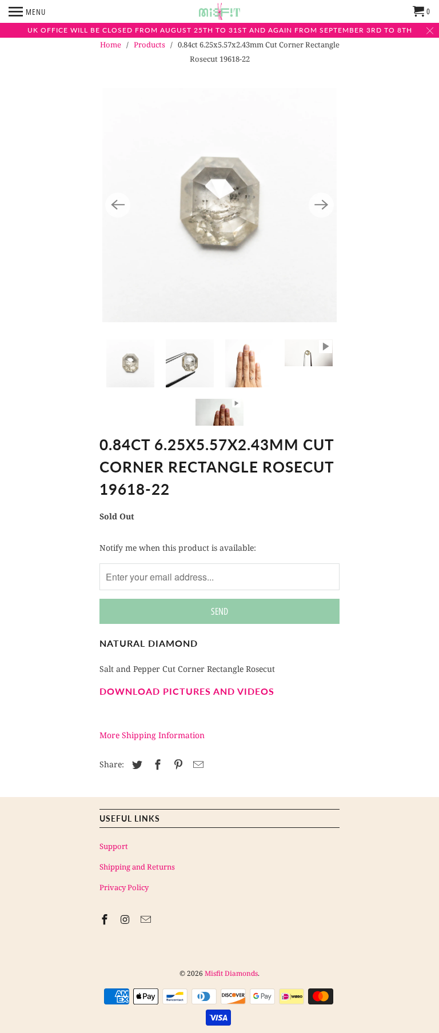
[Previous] (117, 205)
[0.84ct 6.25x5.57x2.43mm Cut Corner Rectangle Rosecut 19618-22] (219, 205)
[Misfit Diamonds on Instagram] (126, 919)
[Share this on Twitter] (135, 764)
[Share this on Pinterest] (176, 764)
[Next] (321, 205)
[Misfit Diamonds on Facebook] (105, 919)
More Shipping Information (152, 735)
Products (149, 44)
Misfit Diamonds (231, 973)
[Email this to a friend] (196, 764)
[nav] (27, 11)
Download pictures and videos (186, 691)
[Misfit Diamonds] (219, 11)
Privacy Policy (124, 887)
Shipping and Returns (137, 867)
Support (113, 846)
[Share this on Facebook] (156, 764)
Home (110, 44)
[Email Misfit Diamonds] (147, 919)
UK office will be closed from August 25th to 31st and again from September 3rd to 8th (219, 30)
